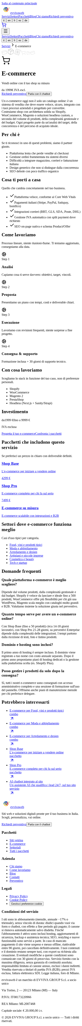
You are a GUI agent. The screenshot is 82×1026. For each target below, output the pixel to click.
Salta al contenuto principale (19, 3)
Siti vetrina (16, 840)
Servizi (6, 16)
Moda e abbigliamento (24, 548)
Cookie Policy (18, 899)
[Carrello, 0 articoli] (4, 26)
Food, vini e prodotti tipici (26, 544)
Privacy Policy (19, 896)
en (9, 20)
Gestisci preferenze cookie (26, 903)
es (20, 20)
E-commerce (17, 844)
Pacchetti (24, 16)
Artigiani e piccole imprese (26, 555)
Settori (14, 16)
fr (14, 20)
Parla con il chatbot (39, 93)
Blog (33, 16)
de (25, 20)
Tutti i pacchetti (19, 851)
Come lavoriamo (20, 870)
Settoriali (15, 847)
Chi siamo (42, 16)
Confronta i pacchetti (48, 433)
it (4, 20)
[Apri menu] (6, 31)
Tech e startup (18, 562)
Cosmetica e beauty (22, 559)
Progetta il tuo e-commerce (18, 433)
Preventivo (16, 880)
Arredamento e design (23, 552)
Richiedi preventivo (61, 16)
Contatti (15, 877)
